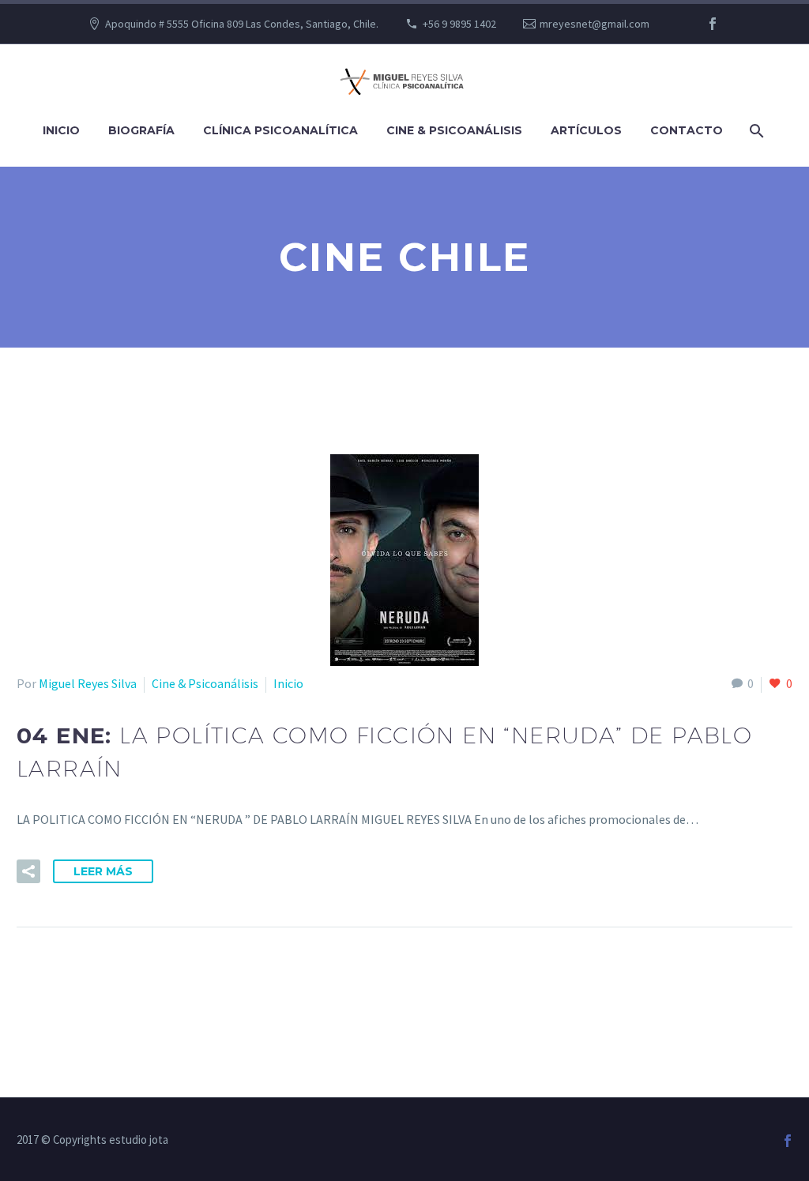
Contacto (686, 130)
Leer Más (103, 871)
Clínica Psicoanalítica (280, 130)
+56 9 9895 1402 (459, 24)
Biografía (141, 130)
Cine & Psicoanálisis (454, 130)
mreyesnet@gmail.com (594, 24)
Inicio (61, 130)
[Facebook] (712, 23)
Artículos (586, 130)
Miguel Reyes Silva (88, 683)
